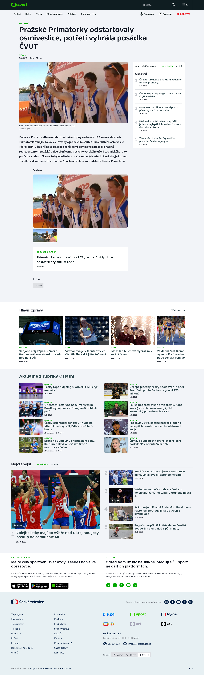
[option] (118, 655)
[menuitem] (17, 14)
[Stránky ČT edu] (166, 624)
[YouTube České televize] (178, 601)
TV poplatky (17, 623)
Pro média (59, 614)
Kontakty (59, 652)
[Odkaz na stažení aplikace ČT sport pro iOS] (20, 586)
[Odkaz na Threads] (135, 585)
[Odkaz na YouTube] (128, 585)
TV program (17, 614)
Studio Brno (60, 623)
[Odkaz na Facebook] (114, 585)
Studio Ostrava (61, 628)
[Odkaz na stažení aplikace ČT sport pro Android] (40, 586)
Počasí (14, 638)
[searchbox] (156, 5)
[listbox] (131, 654)
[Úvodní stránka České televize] (28, 601)
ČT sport (23, 55)
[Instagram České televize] (166, 601)
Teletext (15, 628)
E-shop (15, 643)
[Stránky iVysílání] (169, 615)
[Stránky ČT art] (135, 624)
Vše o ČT (15, 652)
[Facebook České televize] (172, 601)
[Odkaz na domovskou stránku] (23, 5)
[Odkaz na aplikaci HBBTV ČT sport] (60, 586)
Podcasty (16, 633)
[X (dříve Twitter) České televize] (184, 601)
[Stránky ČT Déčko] (108, 624)
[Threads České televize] (190, 601)
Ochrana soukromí (48, 668)
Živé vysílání (17, 619)
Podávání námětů (63, 643)
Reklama (58, 619)
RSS (191, 668)
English (33, 668)
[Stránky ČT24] (109, 615)
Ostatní (23, 23)
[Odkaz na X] (121, 585)
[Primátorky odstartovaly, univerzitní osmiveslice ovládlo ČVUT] (73, 92)
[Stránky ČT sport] (138, 615)
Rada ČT (58, 633)
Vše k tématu (178, 310)
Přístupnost (65, 668)
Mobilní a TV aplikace (22, 647)
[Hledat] (173, 5)
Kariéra (58, 638)
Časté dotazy (61, 647)
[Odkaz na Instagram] (108, 585)
